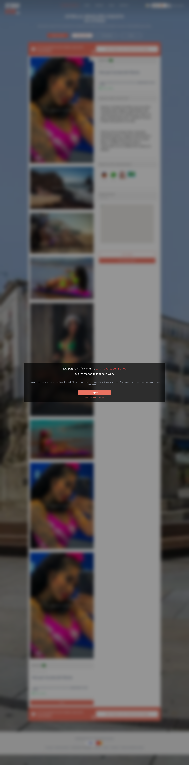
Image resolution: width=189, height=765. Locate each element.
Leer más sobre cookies (94, 397)
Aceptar (94, 392)
